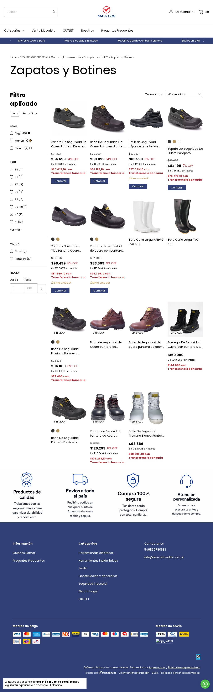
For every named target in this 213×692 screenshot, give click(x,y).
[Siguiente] (204, 41)
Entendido (56, 685)
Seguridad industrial (93, 584)
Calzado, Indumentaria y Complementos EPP (79, 57)
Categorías (12, 30)
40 (13, 113)
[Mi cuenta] (171, 11)
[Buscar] (54, 12)
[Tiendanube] (101, 674)
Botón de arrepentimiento (184, 667)
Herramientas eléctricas (96, 553)
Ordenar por (153, 94)
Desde (14, 280)
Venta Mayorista (43, 30)
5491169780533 (155, 549)
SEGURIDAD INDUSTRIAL (34, 57)
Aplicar (41, 288)
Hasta (27, 280)
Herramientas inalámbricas (98, 560)
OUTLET (68, 30)
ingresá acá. (157, 667)
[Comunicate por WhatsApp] (205, 684)
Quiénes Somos (24, 553)
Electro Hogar (88, 591)
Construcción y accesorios (98, 576)
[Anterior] (11, 41)
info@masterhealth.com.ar (164, 557)
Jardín (83, 568)
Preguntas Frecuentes (117, 30)
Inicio (13, 57)
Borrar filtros (30, 113)
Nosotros (87, 30)
